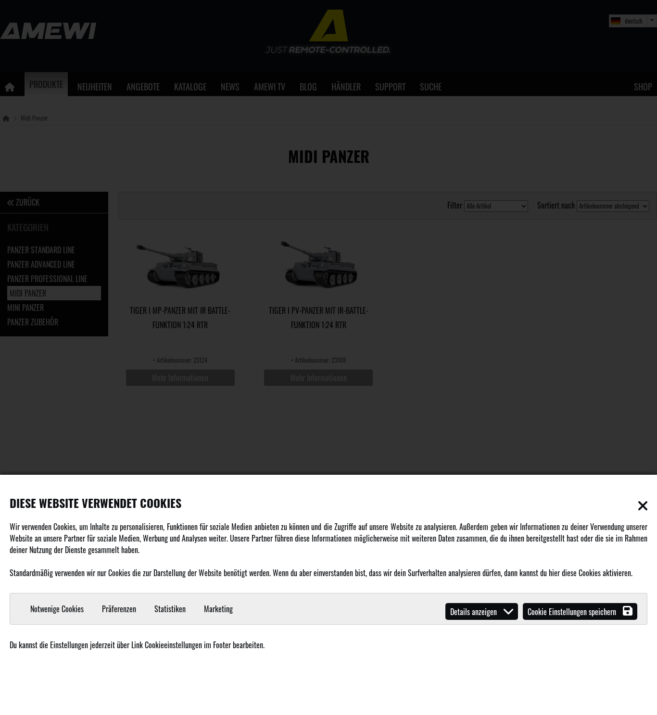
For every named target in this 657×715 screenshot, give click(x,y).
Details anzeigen (474, 611)
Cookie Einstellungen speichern (573, 611)
